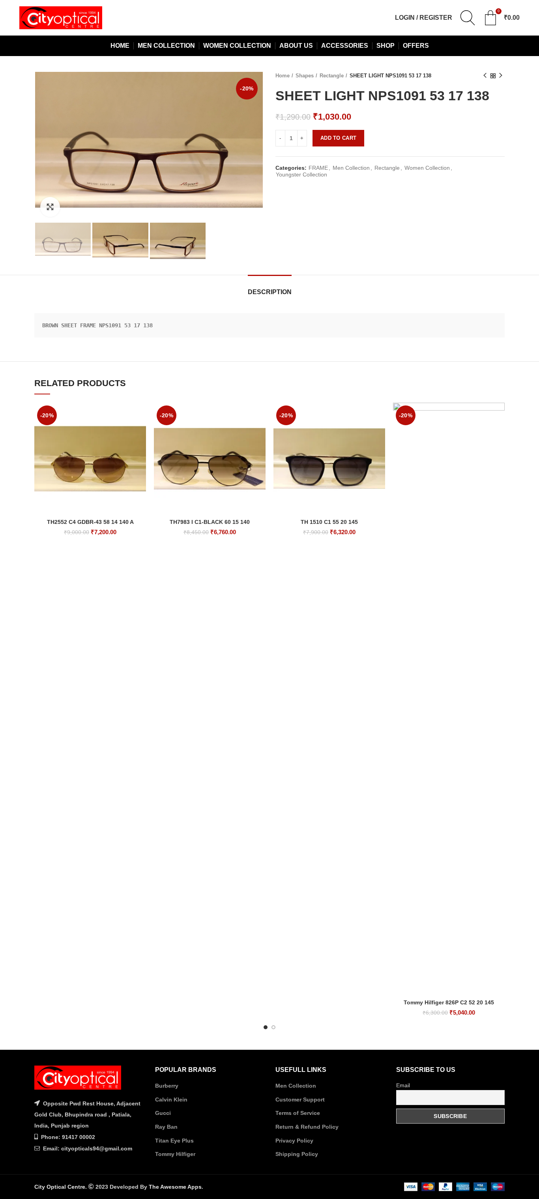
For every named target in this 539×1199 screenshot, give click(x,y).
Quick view (140, 415)
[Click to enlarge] (50, 207)
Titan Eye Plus (174, 1140)
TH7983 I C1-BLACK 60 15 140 (210, 522)
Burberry (166, 1086)
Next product (501, 76)
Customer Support (300, 1099)
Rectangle (332, 76)
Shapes (305, 76)
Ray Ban (166, 1127)
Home (282, 76)
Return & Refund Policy (307, 1127)
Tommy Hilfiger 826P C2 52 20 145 (449, 1002)
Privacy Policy (294, 1140)
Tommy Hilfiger (175, 1154)
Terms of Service (297, 1113)
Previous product (485, 76)
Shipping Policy (296, 1154)
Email (403, 1085)
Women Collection (427, 168)
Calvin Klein (171, 1099)
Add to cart (338, 138)
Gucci (163, 1113)
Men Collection (351, 168)
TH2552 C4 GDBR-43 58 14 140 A (90, 522)
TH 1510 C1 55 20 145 (329, 522)
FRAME (318, 168)
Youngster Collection (301, 174)
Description (270, 292)
